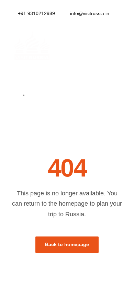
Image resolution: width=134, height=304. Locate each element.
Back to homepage (67, 244)
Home (41, 95)
